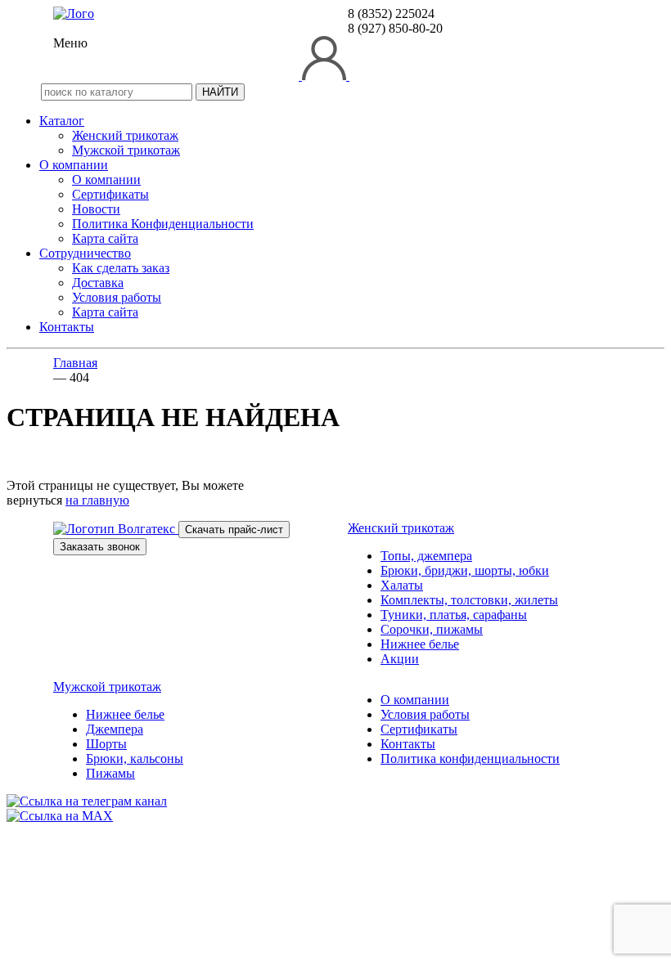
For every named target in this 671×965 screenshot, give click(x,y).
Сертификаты (110, 194)
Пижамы (110, 773)
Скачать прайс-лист (234, 529)
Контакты (66, 327)
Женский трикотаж (125, 135)
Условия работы (116, 297)
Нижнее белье (420, 644)
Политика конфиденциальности (470, 758)
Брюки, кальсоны (134, 758)
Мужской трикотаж (126, 150)
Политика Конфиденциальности (163, 224)
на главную (97, 500)
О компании (73, 165)
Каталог (61, 121)
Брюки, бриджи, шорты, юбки (465, 570)
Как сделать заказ (120, 268)
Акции (400, 659)
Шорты (106, 744)
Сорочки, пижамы (432, 629)
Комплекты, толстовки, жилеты (469, 600)
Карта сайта (105, 238)
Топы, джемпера (426, 556)
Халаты (402, 585)
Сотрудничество (85, 253)
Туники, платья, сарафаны (454, 615)
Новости (96, 209)
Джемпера (114, 729)
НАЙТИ (220, 92)
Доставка (98, 283)
